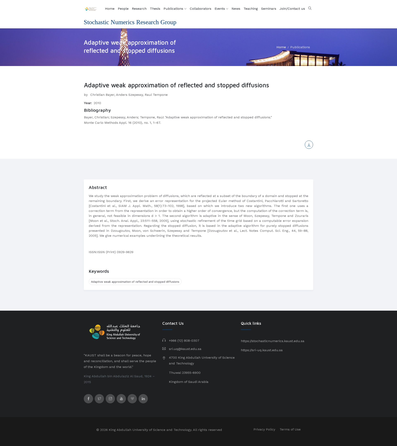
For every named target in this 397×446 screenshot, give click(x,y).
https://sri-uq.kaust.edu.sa (262, 350)
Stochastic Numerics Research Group (130, 22)
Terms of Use (290, 429)
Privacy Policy (264, 429)
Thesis (155, 9)
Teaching (251, 9)
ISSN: (93, 252)
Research (139, 9)
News (236, 9)
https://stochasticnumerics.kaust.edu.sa (272, 341)
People (123, 9)
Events (220, 9)
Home (110, 9)
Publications (174, 9)
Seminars (268, 9)
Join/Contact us (292, 9)
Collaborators (200, 9)
